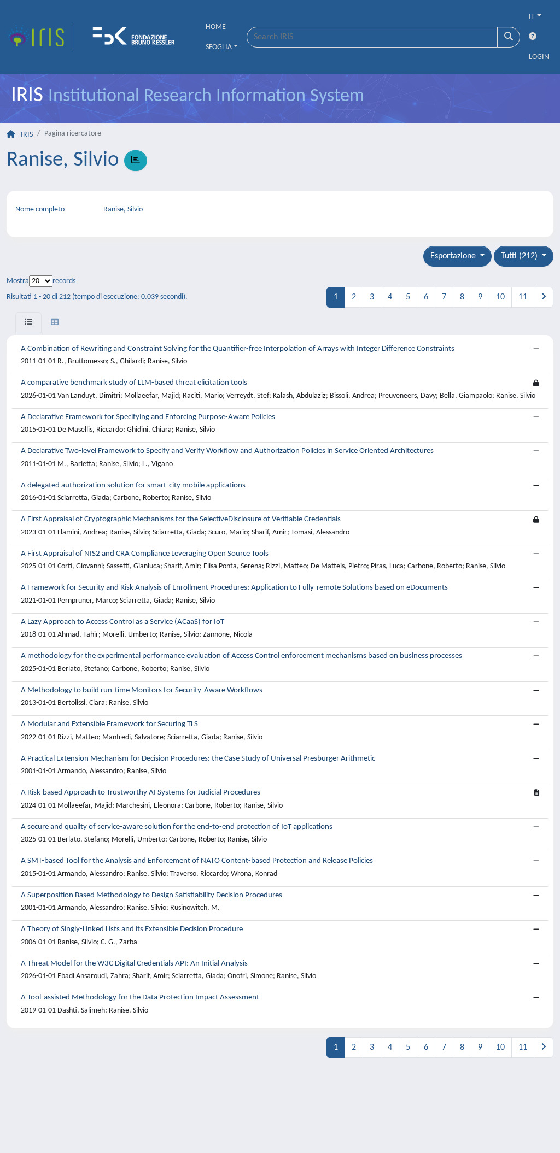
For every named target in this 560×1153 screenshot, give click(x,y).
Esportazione (454, 256)
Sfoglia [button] (219, 47)
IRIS (27, 135)
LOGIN (539, 57)
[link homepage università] (137, 37)
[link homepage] (40, 37)
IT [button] (532, 17)
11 (522, 297)
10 (500, 297)
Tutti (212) (520, 256)
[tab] (28, 322)
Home (216, 27)
